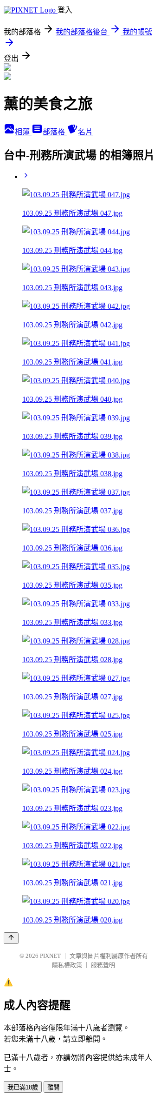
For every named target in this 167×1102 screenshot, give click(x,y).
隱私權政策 (67, 965)
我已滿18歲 (22, 1087)
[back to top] (11, 938)
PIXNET (50, 955)
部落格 (55, 132)
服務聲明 (103, 965)
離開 (53, 1087)
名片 (85, 132)
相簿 (23, 132)
